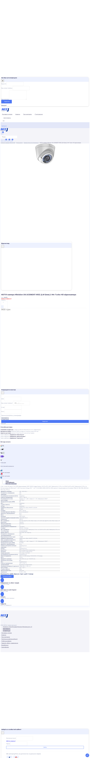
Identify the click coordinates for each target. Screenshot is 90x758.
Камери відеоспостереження (31, 142)
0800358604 (6, 629)
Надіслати (7, 101)
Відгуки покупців (11, 483)
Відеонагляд (19, 142)
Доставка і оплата (7, 114)
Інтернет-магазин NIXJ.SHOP (8, 142)
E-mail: (3, 407)
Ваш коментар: (5, 99)
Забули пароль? (11, 741)
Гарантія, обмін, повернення (9, 643)
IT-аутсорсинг (39, 114)
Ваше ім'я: (3, 84)
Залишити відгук (7, 576)
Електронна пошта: (11, 738)
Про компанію (27, 114)
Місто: (2, 411)
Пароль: (8, 743)
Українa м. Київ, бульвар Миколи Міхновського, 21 (17, 626)
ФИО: (2, 399)
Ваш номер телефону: (6, 88)
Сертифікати (5, 647)
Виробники (4, 645)
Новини (17, 114)
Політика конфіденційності (9, 639)
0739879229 (6, 630)
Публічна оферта (6, 641)
